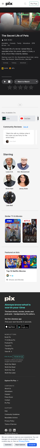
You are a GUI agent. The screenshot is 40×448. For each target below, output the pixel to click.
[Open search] (25, 3)
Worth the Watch (10, 364)
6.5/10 (6, 68)
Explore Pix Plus (10, 380)
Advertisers (8, 391)
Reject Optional (20, 444)
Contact (7, 400)
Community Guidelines (12, 414)
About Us (8, 388)
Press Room (9, 397)
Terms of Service (10, 424)
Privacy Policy (9, 421)
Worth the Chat (10, 370)
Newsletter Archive (11, 417)
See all (25, 127)
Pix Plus (7, 403)
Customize (8, 444)
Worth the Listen (10, 373)
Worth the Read (10, 367)
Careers (7, 394)
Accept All (32, 444)
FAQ (6, 411)
